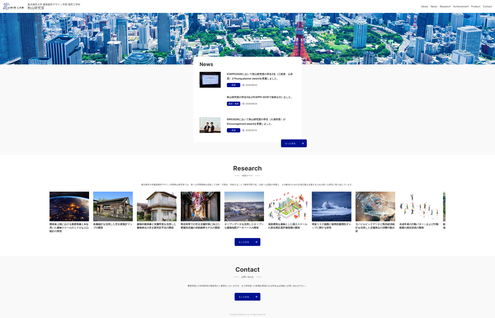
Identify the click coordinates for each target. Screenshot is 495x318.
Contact (487, 6)
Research (445, 6)
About (424, 6)
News (434, 6)
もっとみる (290, 143)
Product (475, 6)
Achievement (461, 6)
